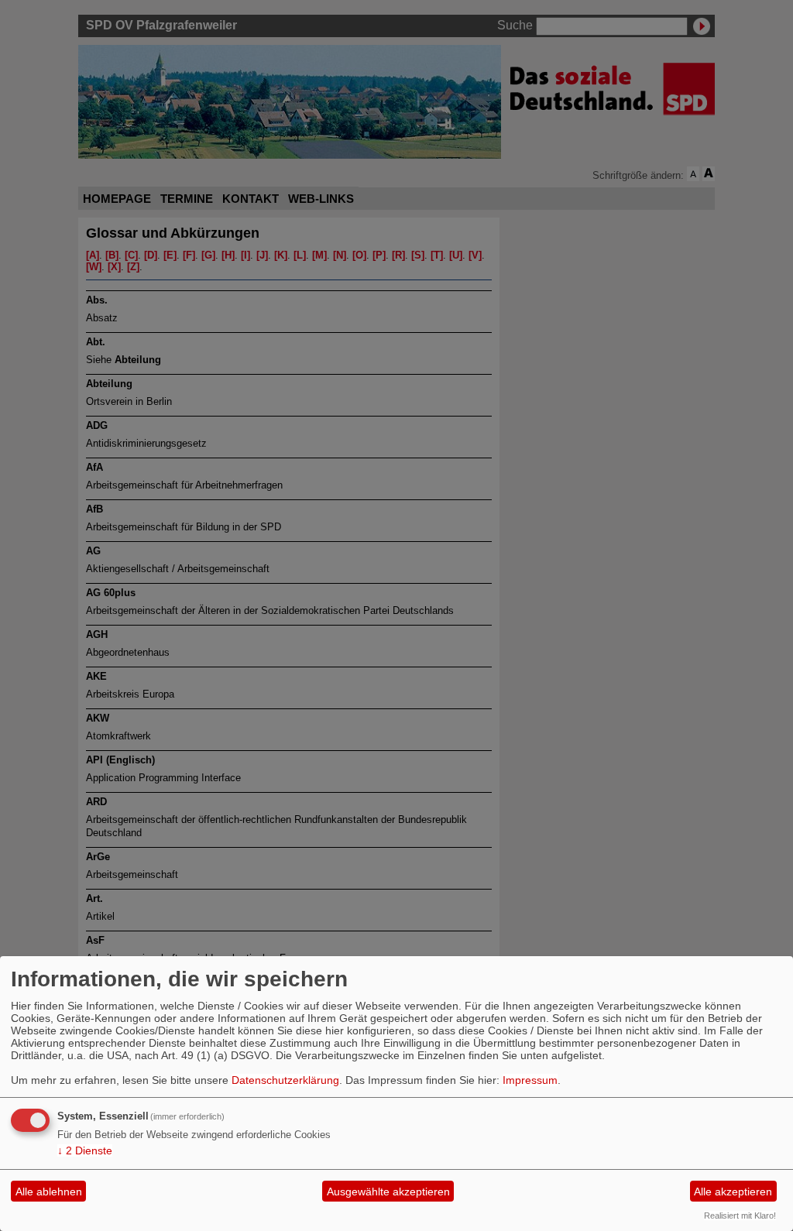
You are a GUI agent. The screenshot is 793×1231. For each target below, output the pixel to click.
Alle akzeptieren (733, 1191)
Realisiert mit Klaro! (740, 1215)
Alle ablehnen (48, 1191)
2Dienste (84, 1150)
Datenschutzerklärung (285, 1080)
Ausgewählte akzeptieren (388, 1191)
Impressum (530, 1080)
